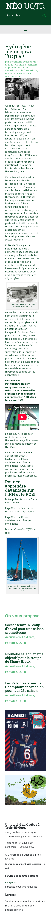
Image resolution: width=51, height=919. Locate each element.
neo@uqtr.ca (12, 882)
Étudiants (28, 637)
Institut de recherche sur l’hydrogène (19, 510)
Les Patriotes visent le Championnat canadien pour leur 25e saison (24, 687)
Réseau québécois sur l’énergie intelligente (18, 520)
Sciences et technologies (19, 75)
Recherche (11, 73)
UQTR (22, 642)
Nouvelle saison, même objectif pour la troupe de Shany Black (24, 658)
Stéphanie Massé (20, 61)
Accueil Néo (13, 637)
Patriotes (11, 642)
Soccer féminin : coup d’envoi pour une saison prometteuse (24, 629)
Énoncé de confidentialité (18, 864)
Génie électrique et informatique (21, 69)
